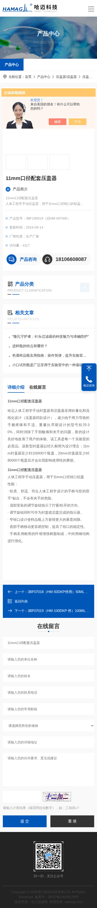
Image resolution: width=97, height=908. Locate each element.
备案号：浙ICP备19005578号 (56, 897)
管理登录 (56, 902)
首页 (28, 77)
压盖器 (87, 77)
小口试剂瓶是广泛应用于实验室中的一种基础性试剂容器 (50, 365)
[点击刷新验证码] (57, 796)
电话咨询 (89, 385)
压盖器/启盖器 (66, 77)
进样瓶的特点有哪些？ (30, 346)
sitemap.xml (73, 902)
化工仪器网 (39, 902)
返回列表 (21, 601)
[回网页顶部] (89, 368)
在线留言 (37, 387)
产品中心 (12, 65)
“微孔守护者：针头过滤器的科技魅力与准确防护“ (50, 336)
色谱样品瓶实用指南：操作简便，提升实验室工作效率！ (50, 355)
